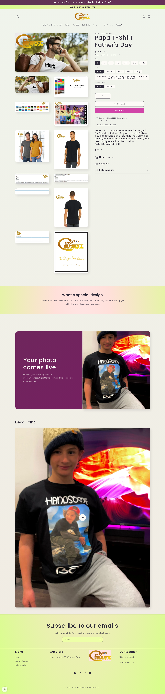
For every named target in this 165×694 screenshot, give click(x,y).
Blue (120, 71)
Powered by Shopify (93, 687)
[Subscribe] (100, 639)
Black (99, 71)
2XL (125, 63)
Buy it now (120, 110)
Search (18, 657)
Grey (138, 71)
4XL (143, 63)
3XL (134, 63)
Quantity (98, 91)
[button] (17, 16)
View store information (106, 124)
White (109, 71)
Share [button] (99, 150)
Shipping (98, 55)
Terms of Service (22, 661)
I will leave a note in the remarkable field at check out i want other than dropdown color (122, 77)
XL (118, 63)
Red (129, 71)
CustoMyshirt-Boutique (78, 687)
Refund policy (21, 665)
